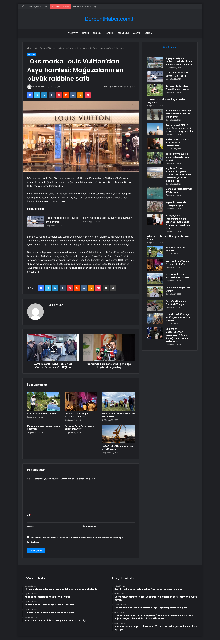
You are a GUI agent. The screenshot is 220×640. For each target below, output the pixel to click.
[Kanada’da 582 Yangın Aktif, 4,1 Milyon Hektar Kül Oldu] (155, 318)
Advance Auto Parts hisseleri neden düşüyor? (80, 427)
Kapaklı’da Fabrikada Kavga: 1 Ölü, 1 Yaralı (177, 74)
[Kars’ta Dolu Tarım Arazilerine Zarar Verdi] (118, 401)
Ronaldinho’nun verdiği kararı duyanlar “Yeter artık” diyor (178, 113)
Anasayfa (73, 33)
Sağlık (109, 33)
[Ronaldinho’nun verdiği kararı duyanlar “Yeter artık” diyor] (155, 114)
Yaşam (136, 33)
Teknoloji (123, 33)
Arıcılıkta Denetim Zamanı (41, 413)
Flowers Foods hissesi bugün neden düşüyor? (107, 217)
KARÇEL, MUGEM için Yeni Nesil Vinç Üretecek (118, 447)
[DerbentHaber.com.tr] (110, 19)
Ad (29, 515)
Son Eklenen (170, 47)
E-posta (31, 526)
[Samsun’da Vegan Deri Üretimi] (155, 291)
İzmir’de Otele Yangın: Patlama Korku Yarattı (77, 415)
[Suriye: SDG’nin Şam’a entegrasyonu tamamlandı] (155, 143)
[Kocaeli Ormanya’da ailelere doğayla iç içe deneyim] (155, 158)
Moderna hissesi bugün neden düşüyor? (43, 427)
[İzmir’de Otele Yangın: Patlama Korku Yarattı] (81, 401)
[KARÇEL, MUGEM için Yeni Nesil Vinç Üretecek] (118, 434)
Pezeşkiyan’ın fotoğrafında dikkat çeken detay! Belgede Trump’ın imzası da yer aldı (178, 222)
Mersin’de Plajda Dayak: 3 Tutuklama (179, 190)
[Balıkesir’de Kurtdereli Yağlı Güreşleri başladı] (155, 90)
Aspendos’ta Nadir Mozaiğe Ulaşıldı (176, 204)
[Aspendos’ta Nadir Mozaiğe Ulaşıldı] (155, 206)
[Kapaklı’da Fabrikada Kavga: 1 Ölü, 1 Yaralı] (35, 221)
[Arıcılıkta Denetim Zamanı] (43, 401)
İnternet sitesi (89, 526)
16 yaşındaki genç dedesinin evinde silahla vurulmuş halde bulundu (179, 61)
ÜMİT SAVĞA (38, 87)
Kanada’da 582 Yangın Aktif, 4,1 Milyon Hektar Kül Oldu (178, 317)
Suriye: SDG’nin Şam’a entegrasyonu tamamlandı (177, 142)
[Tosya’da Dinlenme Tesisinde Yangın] (155, 305)
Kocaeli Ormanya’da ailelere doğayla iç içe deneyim (177, 157)
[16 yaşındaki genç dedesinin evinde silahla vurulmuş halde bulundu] (155, 62)
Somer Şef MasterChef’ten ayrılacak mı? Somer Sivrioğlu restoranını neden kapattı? (177, 335)
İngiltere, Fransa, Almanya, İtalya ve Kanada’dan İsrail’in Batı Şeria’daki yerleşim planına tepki (179, 174)
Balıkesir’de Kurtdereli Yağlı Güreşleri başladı (93, 6)
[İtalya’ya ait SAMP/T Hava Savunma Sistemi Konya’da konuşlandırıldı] (155, 129)
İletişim (148, 33)
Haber (85, 33)
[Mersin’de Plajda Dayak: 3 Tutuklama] (155, 193)
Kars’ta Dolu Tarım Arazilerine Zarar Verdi (118, 415)
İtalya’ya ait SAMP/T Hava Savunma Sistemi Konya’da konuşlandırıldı (179, 128)
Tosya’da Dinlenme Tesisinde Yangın (176, 303)
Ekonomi (97, 33)
